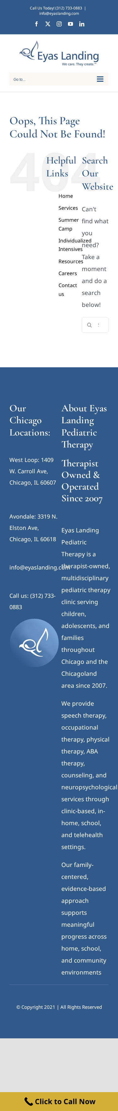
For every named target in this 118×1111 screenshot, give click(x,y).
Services (68, 207)
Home (66, 195)
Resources (71, 261)
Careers (68, 273)
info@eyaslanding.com (59, 13)
